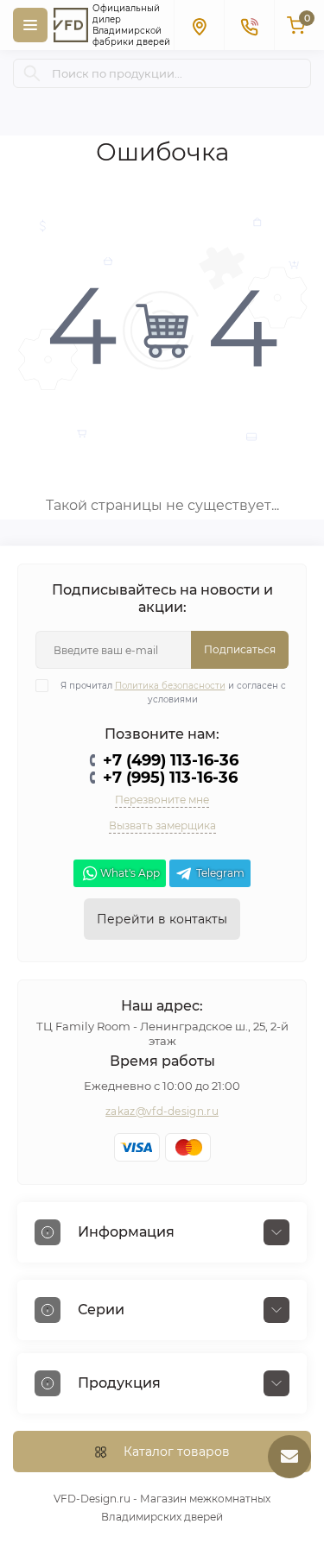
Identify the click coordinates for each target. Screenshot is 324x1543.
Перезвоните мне (162, 799)
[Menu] (30, 25)
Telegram (220, 872)
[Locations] (199, 25)
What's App (130, 872)
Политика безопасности (170, 685)
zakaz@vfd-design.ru (162, 1111)
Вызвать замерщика (162, 825)
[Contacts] (249, 25)
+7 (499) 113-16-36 (170, 760)
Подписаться (240, 649)
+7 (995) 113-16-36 (170, 777)
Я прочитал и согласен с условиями (173, 692)
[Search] (32, 73)
